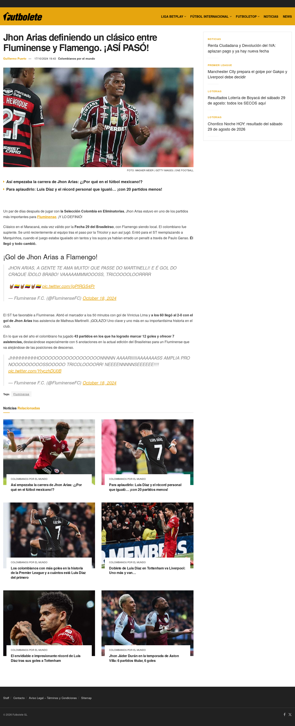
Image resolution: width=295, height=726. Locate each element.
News (287, 16)
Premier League (220, 65)
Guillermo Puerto (14, 58)
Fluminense (21, 394)
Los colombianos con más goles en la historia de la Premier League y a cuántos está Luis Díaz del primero (48, 573)
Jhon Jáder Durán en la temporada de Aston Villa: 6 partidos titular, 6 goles (144, 658)
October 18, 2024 (99, 298)
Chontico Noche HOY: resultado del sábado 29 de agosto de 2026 (245, 126)
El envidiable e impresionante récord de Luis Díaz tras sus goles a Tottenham (46, 658)
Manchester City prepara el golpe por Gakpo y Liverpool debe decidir (247, 73)
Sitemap (86, 698)
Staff (6, 698)
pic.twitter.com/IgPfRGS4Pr (68, 286)
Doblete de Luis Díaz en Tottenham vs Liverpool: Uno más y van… (147, 570)
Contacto (19, 698)
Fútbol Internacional (209, 16)
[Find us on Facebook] (284, 714)
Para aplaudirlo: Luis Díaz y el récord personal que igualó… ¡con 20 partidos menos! (84, 189)
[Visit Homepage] (22, 16)
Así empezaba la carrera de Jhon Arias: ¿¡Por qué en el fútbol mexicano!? (74, 181)
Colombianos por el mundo (76, 58)
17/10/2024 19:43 (45, 58)
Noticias (271, 16)
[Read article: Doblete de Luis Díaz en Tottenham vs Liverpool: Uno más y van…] (147, 535)
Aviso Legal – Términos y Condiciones (53, 698)
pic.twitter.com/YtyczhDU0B (34, 371)
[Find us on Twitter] (290, 714)
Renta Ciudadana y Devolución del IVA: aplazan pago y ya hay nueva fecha (242, 47)
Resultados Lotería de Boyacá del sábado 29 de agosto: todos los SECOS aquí (246, 100)
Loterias (215, 91)
